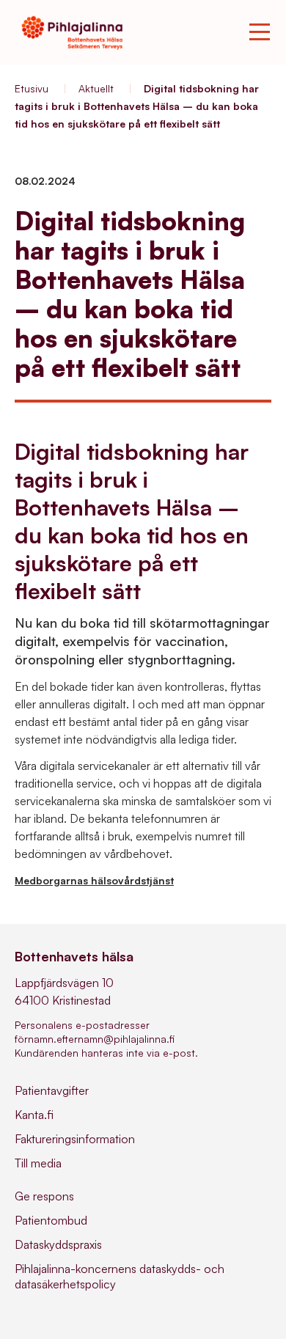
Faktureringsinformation (75, 1138)
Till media (38, 1163)
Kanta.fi (34, 1114)
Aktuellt (96, 88)
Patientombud (51, 1220)
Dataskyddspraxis (58, 1244)
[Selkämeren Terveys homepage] (72, 32)
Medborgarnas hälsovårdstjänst (94, 880)
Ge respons (44, 1196)
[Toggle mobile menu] (259, 32)
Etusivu (31, 88)
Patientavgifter (52, 1090)
